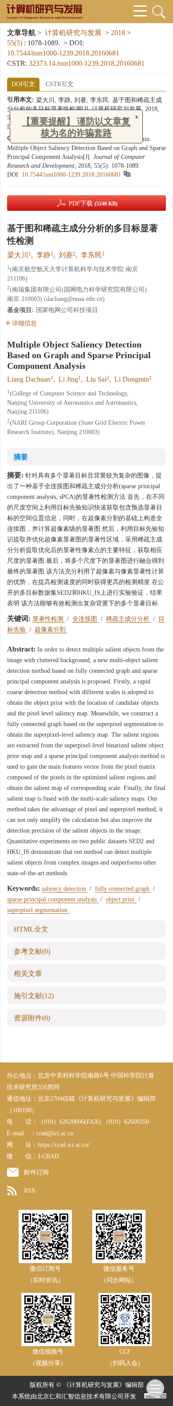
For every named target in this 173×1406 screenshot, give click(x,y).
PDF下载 (93, 203)
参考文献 (32, 951)
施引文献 (34, 995)
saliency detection (65, 888)
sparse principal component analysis (52, 899)
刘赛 (66, 255)
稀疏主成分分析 (128, 619)
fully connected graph (123, 888)
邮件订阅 (36, 1172)
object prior (121, 899)
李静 (43, 255)
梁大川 (17, 255)
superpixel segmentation (38, 910)
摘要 (21, 457)
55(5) (15, 43)
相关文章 (28, 973)
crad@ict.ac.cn (55, 1133)
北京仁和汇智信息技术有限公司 (80, 1396)
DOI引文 (23, 84)
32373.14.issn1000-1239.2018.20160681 (87, 63)
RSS (29, 1190)
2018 (118, 32)
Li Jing (68, 379)
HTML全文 (31, 929)
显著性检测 (48, 619)
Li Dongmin (131, 379)
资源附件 (32, 1018)
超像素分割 (51, 629)
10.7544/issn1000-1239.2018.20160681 (63, 53)
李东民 (91, 255)
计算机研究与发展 (73, 32)
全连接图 (85, 619)
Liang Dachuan (29, 379)
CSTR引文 (60, 84)
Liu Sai (96, 379)
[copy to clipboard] (126, 173)
